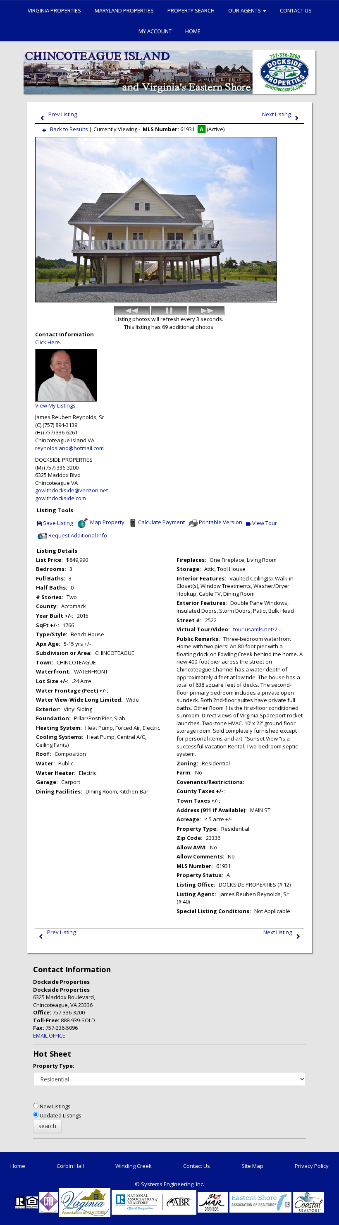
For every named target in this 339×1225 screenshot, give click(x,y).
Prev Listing (62, 114)
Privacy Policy (312, 1166)
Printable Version (220, 522)
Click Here (47, 342)
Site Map (252, 1166)
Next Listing (276, 114)
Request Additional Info (77, 535)
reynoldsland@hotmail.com (69, 448)
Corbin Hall (70, 1166)
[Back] (132, 310)
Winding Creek (133, 1166)
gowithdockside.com (60, 498)
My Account (155, 31)
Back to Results (69, 129)
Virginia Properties (54, 10)
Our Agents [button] (245, 10)
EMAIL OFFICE (49, 1035)
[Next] (206, 310)
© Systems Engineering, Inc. (169, 1184)
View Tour (265, 523)
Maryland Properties (124, 10)
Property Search (191, 10)
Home (193, 31)
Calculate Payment (161, 522)
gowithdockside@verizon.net (71, 490)
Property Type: (53, 1065)
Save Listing (58, 523)
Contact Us (296, 10)
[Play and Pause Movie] (169, 310)
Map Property (106, 522)
